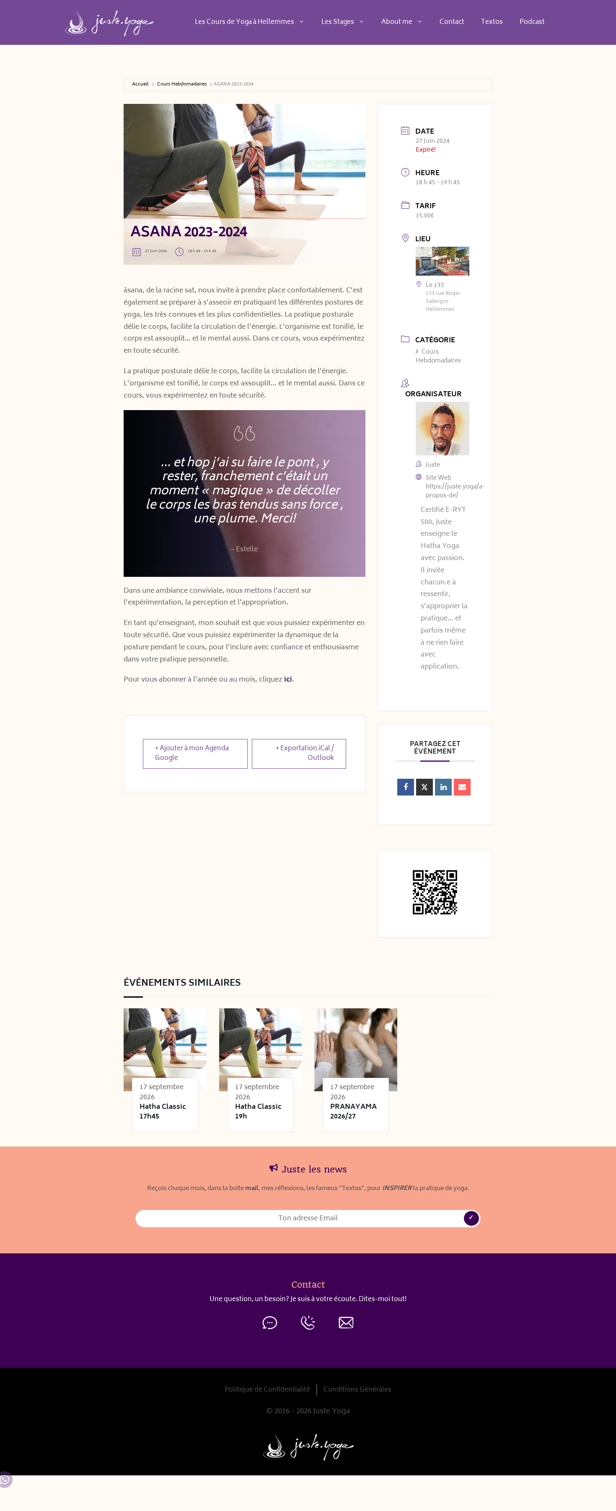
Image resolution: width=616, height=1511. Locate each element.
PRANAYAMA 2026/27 (353, 1112)
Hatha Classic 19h (258, 1112)
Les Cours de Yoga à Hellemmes (244, 22)
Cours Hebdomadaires (182, 84)
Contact (452, 22)
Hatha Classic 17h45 (163, 1112)
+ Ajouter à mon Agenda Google (192, 753)
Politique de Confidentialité (267, 1389)
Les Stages (337, 22)
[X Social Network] (424, 787)
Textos (492, 22)
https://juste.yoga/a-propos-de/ (455, 491)
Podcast (532, 22)
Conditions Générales (357, 1389)
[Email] (462, 787)
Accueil (140, 84)
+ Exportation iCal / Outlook (305, 753)
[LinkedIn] (443, 787)
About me (396, 22)
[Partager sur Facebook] (405, 787)
